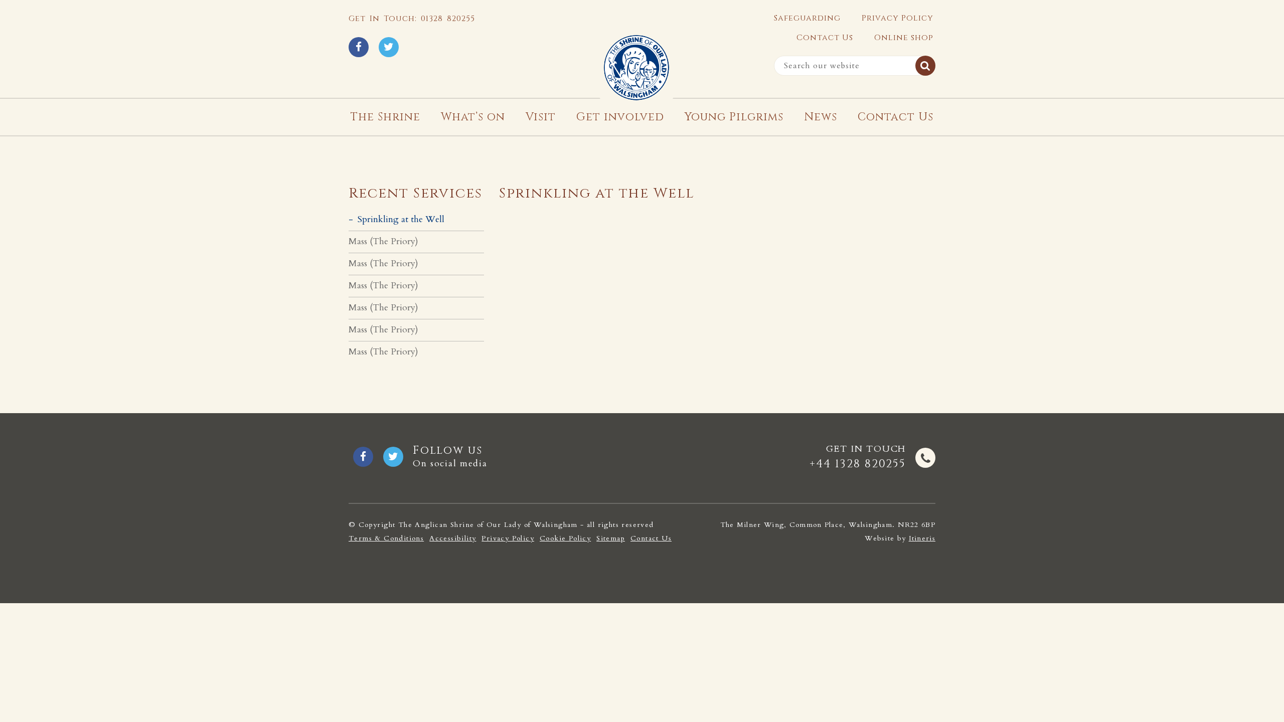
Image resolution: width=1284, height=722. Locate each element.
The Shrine (385, 117)
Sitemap (610, 538)
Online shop (903, 37)
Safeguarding (807, 18)
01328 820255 (448, 18)
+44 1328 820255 (858, 464)
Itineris (922, 538)
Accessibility (452, 538)
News (820, 117)
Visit (541, 117)
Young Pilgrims (734, 117)
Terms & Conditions (386, 538)
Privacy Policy (897, 18)
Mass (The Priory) (383, 241)
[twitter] (389, 47)
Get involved (620, 117)
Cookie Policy (565, 538)
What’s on (473, 117)
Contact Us (824, 37)
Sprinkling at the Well (401, 219)
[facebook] (359, 47)
